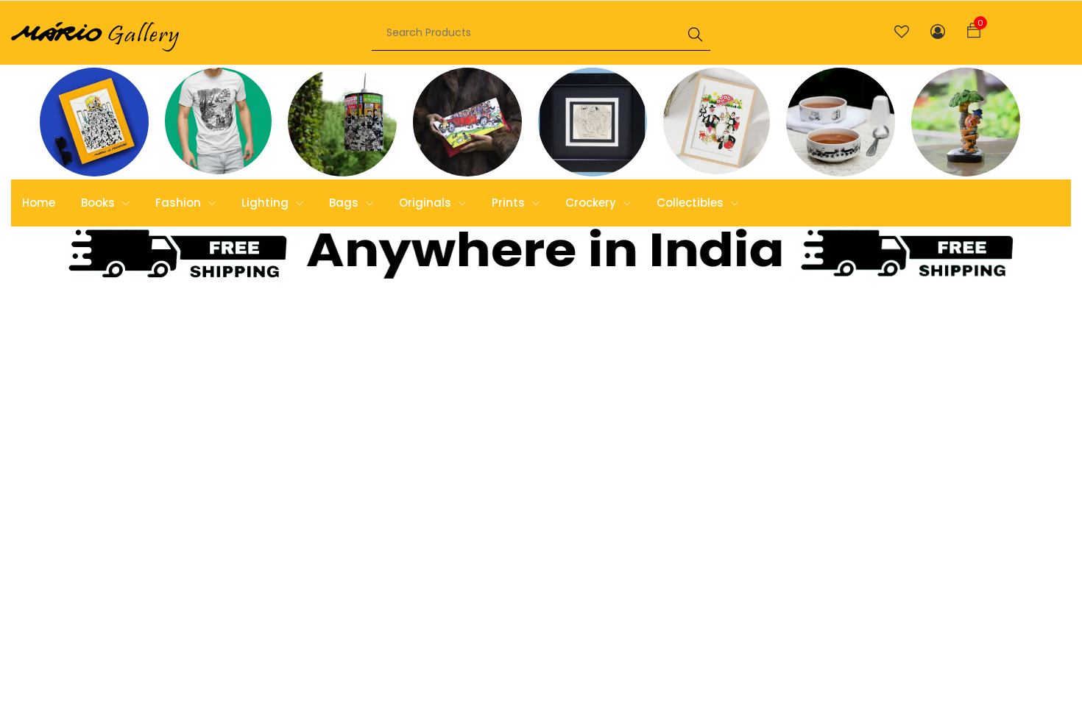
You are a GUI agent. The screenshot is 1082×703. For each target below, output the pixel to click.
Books (99, 202)
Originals (426, 202)
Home (38, 202)
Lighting (266, 202)
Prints (510, 202)
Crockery (592, 202)
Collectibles (691, 202)
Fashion (179, 202)
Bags (345, 202)
